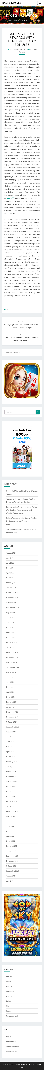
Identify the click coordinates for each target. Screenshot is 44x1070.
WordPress (30, 1064)
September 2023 (12, 727)
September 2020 (12, 871)
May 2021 (9, 831)
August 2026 (11, 553)
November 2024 (12, 657)
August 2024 (11, 672)
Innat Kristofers (11, 2)
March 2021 (10, 841)
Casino (8, 981)
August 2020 (11, 876)
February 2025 (11, 642)
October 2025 (11, 602)
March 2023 (10, 756)
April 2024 (10, 692)
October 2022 (11, 781)
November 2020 (12, 861)
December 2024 (12, 652)
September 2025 (12, 607)
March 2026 (10, 578)
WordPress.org (12, 1051)
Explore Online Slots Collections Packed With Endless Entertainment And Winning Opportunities (21, 510)
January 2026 (11, 588)
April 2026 (10, 573)
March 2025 (10, 637)
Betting (9, 976)
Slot (8, 309)
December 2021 (12, 811)
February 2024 (11, 702)
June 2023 (10, 742)
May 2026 (9, 568)
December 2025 (12, 593)
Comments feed (12, 1046)
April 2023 (10, 752)
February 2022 (11, 801)
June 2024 (10, 682)
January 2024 (11, 707)
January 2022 (11, 806)
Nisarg (22, 1067)
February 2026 (11, 583)
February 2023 (11, 761)
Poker (8, 1001)
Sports (8, 1011)
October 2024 (11, 662)
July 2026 (9, 558)
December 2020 (12, 856)
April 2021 (10, 836)
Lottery (9, 996)
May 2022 (9, 791)
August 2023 (11, 732)
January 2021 (11, 851)
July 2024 (9, 677)
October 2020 (11, 866)
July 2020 (9, 881)
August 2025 (11, 612)
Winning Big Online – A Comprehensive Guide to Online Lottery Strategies (22, 325)
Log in (8, 1037)
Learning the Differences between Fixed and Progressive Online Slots (22, 337)
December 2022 (12, 771)
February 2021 (11, 846)
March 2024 (10, 697)
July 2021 (9, 821)
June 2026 (10, 563)
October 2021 (11, 816)
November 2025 (12, 598)
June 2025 (10, 622)
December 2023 (12, 712)
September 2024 (12, 667)
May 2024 (9, 687)
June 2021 (10, 826)
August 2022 (11, 786)
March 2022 (10, 796)
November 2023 (12, 717)
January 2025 (11, 647)
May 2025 (9, 627)
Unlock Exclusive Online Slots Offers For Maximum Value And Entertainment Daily (21, 521)
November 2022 (12, 776)
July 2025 (9, 617)
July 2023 (9, 737)
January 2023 (11, 766)
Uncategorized (12, 1016)
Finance (9, 986)
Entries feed (11, 1042)
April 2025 (10, 632)
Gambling (10, 991)
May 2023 (9, 747)
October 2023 (11, 722)
